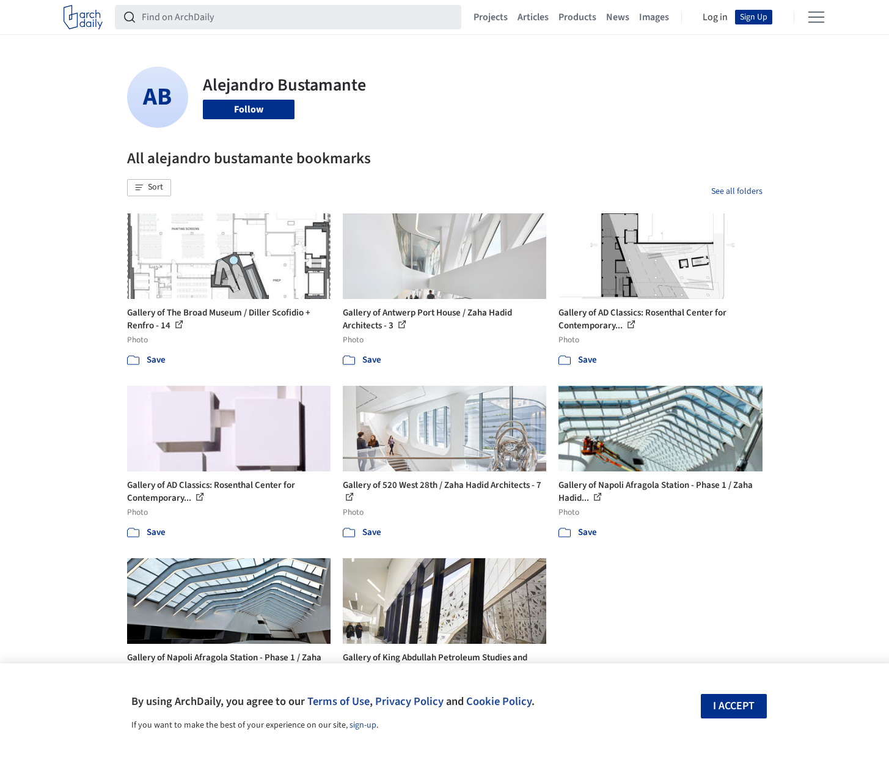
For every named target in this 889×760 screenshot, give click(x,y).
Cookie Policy (499, 701)
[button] (149, 187)
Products (577, 17)
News (617, 17)
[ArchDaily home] (83, 17)
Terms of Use (338, 701)
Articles (533, 17)
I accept (734, 706)
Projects (491, 17)
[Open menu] (816, 17)
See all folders (737, 191)
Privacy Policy (409, 701)
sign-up (362, 725)
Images (654, 17)
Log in (715, 17)
